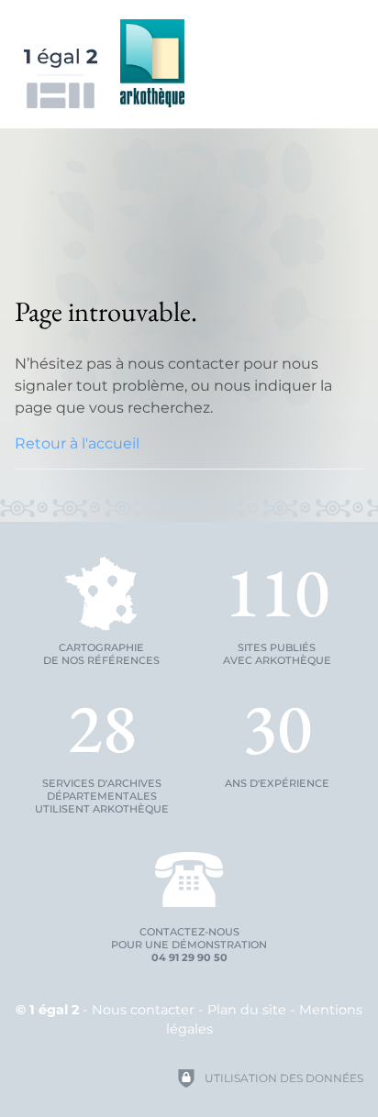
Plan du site (246, 1009)
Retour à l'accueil (77, 443)
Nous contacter (143, 1009)
